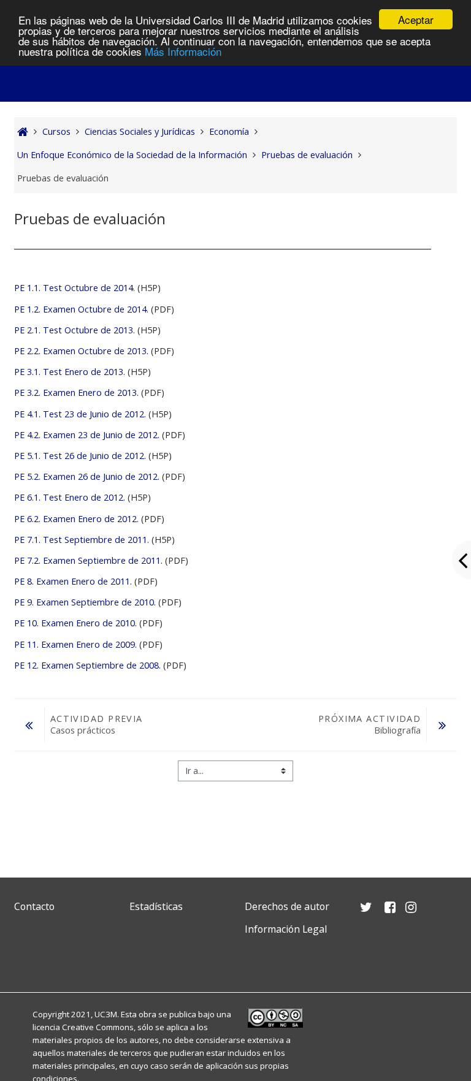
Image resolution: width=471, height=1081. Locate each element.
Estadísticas (156, 906)
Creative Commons (98, 1027)
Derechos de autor (287, 906)
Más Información (183, 51)
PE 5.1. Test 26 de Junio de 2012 (79, 455)
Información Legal (286, 929)
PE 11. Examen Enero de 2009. (75, 644)
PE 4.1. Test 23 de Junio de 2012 (79, 414)
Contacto (34, 906)
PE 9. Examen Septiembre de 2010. (85, 602)
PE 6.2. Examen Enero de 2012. (76, 519)
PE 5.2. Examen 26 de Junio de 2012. (86, 476)
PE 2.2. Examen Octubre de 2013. (81, 351)
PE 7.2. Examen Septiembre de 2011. (88, 560)
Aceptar (416, 19)
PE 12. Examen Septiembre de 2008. (87, 665)
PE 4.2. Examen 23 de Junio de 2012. (86, 435)
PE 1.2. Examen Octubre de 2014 (80, 309)
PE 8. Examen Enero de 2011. (73, 581)
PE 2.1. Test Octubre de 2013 (73, 330)
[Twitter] (26, 958)
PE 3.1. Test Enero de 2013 (68, 371)
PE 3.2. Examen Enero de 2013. (77, 392)
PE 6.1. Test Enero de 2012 (68, 497)
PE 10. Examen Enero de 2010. (75, 623)
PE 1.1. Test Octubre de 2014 (73, 288)
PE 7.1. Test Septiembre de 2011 (80, 539)
